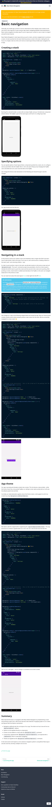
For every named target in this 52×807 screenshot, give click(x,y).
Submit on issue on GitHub (8, 789)
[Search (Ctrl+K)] (49, 6)
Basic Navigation (5, 774)
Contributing (4, 777)
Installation (4, 772)
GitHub (3, 797)
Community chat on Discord (8, 787)
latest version (26, 17)
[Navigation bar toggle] (2, 6)
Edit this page (6, 751)
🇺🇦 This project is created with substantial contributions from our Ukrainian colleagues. (26, 2)
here (24, 276)
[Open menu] (49, 803)
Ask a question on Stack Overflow (9, 785)
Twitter (3, 799)
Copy (48, 51)
